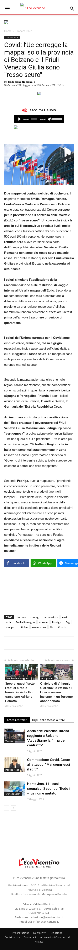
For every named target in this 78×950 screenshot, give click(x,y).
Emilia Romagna (25, 622)
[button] (72, 8)
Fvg (68, 622)
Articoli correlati (17, 720)
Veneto (62, 627)
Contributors (12, 937)
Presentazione (20, 933)
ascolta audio (19, 119)
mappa (10, 627)
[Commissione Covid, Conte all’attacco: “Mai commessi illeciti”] (14, 764)
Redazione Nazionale (21, 81)
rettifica (23, 627)
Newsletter (39, 933)
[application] (39, 119)
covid (65, 617)
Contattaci (30, 937)
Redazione (56, 933)
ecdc (8, 622)
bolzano (21, 617)
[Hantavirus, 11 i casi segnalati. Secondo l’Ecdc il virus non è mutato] (14, 788)
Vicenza (9, 741)
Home (7, 31)
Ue (51, 627)
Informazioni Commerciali (55, 937)
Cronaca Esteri (23, 31)
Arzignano (47, 678)
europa (43, 622)
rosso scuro (39, 627)
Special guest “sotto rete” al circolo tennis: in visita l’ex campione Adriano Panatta (20, 692)
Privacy (39, 941)
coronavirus (51, 617)
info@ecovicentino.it (46, 921)
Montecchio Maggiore (18, 678)
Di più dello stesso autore (48, 720)
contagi (35, 617)
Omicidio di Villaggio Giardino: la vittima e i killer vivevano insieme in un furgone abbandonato (56, 692)
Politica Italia (12, 769)
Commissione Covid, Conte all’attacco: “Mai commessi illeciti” (48, 764)
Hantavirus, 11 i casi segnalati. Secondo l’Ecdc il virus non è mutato (49, 788)
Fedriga (56, 622)
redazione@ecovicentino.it (46, 917)
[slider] (57, 119)
